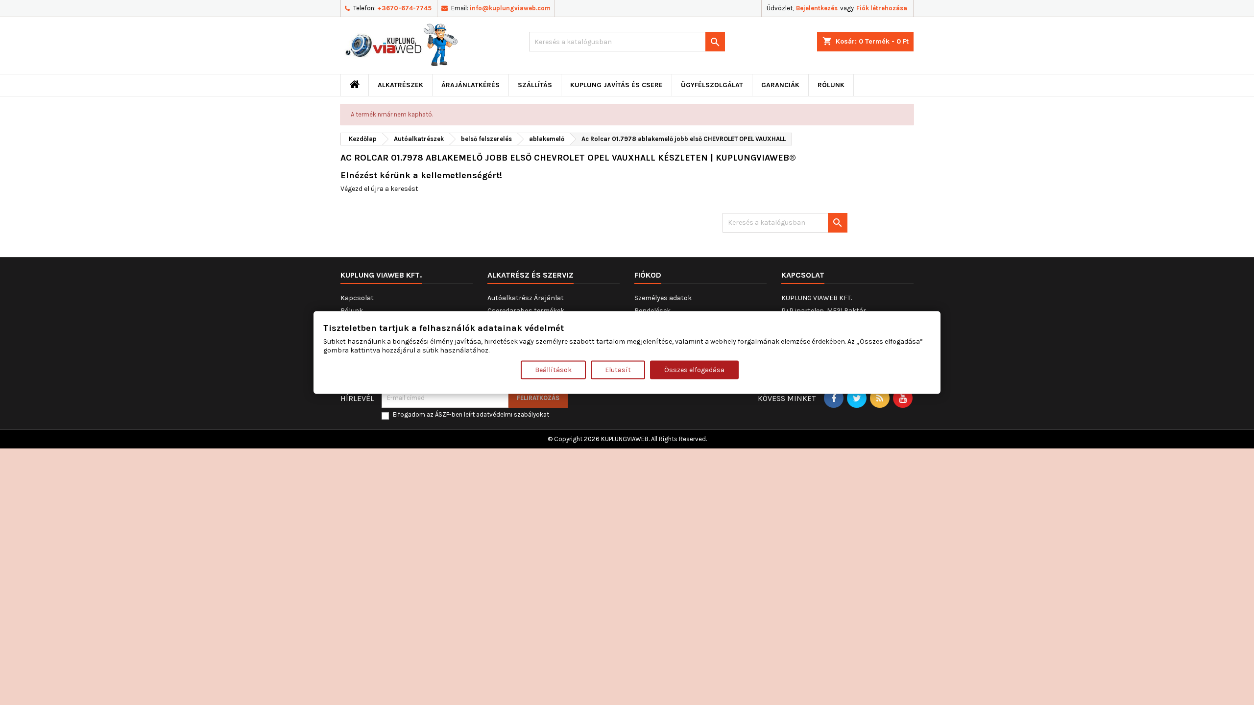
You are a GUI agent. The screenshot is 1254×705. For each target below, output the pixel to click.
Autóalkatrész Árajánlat (525, 298)
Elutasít (618, 369)
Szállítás (535, 85)
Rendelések (652, 310)
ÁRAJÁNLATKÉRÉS (470, 85)
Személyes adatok (663, 298)
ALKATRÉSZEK (400, 85)
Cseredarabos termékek (525, 310)
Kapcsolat (357, 298)
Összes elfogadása (694, 369)
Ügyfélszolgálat (712, 85)
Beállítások (553, 369)
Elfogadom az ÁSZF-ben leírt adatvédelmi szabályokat (471, 414)
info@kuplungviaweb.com (510, 8)
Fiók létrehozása (881, 8)
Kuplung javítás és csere (616, 85)
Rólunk (831, 85)
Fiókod (647, 275)
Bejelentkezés (817, 8)
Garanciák (780, 85)
